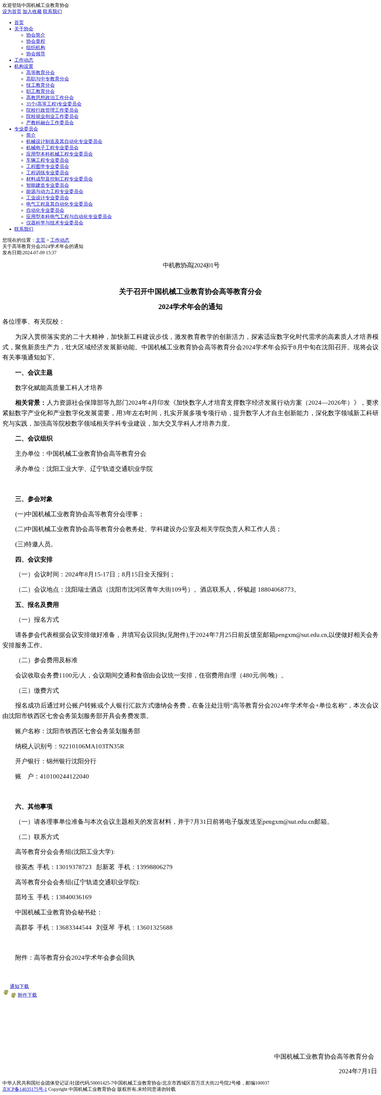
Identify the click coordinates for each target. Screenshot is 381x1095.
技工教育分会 (40, 85)
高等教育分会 (40, 72)
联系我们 (52, 11)
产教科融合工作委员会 (50, 122)
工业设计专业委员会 (47, 197)
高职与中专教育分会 (47, 78)
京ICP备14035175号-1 (24, 1089)
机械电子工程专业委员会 (52, 147)
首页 (19, 22)
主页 (40, 240)
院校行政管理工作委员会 (52, 110)
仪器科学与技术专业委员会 (54, 222)
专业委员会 (26, 128)
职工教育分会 (40, 91)
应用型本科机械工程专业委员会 (59, 153)
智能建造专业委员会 (47, 185)
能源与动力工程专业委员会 (54, 191)
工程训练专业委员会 (47, 172)
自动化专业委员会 (45, 210)
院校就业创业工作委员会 (52, 116)
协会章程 (35, 41)
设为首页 (11, 11)
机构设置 (23, 66)
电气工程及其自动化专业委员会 (59, 204)
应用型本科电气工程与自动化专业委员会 (69, 216)
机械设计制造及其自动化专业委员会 (64, 141)
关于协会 (23, 28)
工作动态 (23, 60)
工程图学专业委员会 (47, 166)
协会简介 (35, 35)
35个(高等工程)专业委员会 (54, 103)
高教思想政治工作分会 (50, 97)
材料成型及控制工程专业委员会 (59, 179)
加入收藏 (32, 11)
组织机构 (35, 47)
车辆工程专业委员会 (47, 160)
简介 (31, 135)
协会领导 (35, 53)
